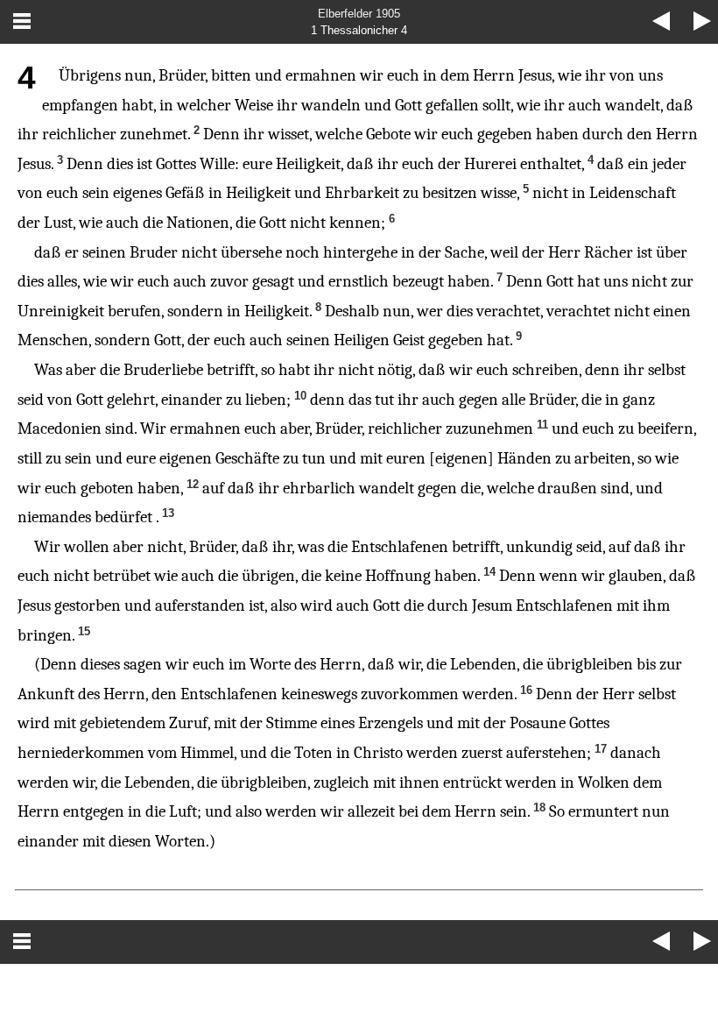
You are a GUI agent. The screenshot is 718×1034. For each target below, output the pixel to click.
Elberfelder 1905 (359, 13)
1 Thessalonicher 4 (359, 30)
